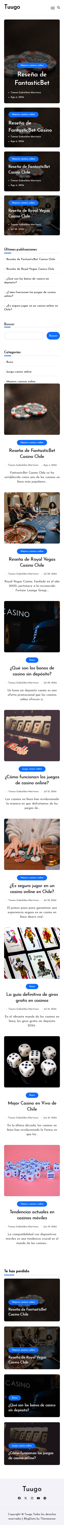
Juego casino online (19, 372)
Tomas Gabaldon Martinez (26, 92)
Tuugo (32, 1489)
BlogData (30, 1518)
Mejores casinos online (32, 65)
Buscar (9, 324)
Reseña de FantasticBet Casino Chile (32, 83)
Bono (9, 362)
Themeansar (47, 1518)
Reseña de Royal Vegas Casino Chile (30, 269)
